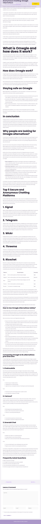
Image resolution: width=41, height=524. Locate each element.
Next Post (33, 482)
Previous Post (8, 482)
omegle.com (5, 306)
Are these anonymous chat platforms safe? (11, 463)
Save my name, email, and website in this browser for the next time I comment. (18, 512)
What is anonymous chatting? (9, 460)
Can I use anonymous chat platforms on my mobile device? (14, 465)
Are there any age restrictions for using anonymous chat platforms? (16, 466)
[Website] (33, 508)
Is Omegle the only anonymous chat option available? (13, 462)
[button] (28, 4)
